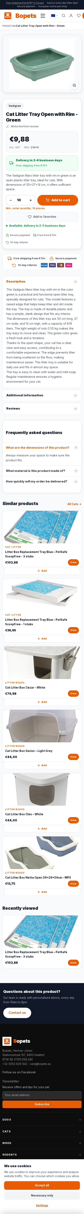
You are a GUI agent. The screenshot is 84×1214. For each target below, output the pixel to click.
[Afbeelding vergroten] (74, 85)
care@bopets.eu (40, 1064)
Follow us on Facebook (19, 1072)
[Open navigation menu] (43, 16)
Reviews (13, 408)
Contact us (17, 1013)
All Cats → (74, 504)
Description (15, 281)
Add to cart (60, 200)
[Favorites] (79, 16)
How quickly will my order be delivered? (36, 481)
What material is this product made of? (35, 471)
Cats (13, 25)
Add (44, 570)
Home (6, 25)
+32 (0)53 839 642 (14, 1064)
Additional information (24, 395)
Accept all (42, 1185)
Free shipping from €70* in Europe (25, 2)
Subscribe (42, 1104)
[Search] (63, 16)
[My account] (71, 16)
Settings (42, 1205)
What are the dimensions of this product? (37, 447)
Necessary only (42, 1195)
